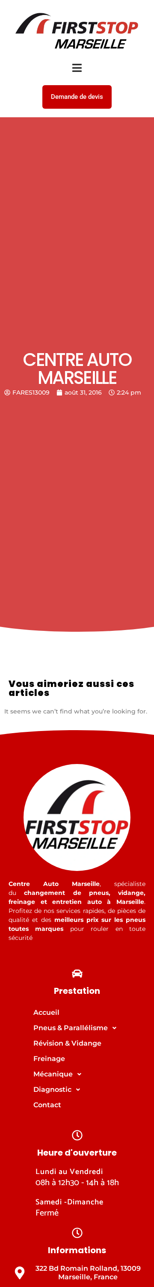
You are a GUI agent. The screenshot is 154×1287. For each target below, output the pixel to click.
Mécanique (53, 1074)
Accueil (46, 1012)
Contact (47, 1105)
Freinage (49, 1059)
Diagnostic (52, 1089)
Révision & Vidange (67, 1043)
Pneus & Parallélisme (70, 1028)
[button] (77, 1028)
